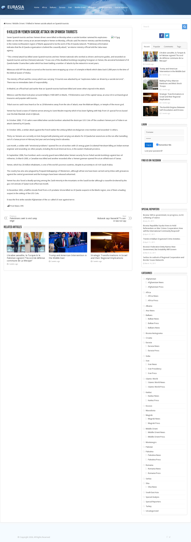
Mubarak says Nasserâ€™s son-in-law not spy (111, 218)
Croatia (149, 338)
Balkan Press (153, 323)
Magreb (149, 415)
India (148, 356)
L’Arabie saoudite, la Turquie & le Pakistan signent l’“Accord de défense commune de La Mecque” (26, 258)
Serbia (148, 479)
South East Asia (105, 7)
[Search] (184, 26)
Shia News (152, 487)
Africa (44, 7)
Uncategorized (152, 511)
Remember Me (164, 145)
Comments (168, 46)
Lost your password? (154, 151)
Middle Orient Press (156, 437)
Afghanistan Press (155, 287)
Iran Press (152, 373)
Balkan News (153, 319)
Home (36, 7)
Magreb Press (154, 423)
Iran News (152, 364)
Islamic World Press (156, 387)
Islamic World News (156, 382)
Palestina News (154, 455)
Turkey (148, 506)
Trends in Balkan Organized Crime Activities (161, 239)
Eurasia (62, 7)
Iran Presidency (154, 369)
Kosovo (149, 406)
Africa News (153, 296)
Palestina (149, 451)
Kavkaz (149, 392)
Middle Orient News (156, 432)
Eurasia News (153, 346)
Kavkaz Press (153, 400)
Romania (92, 7)
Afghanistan (151, 279)
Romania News (154, 469)
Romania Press (154, 473)
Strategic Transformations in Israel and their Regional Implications (109, 256)
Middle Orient (80, 7)
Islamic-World (152, 379)
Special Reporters (153, 502)
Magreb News (154, 419)
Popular (156, 46)
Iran (70, 7)
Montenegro (151, 442)
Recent (147, 46)
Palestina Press (154, 459)
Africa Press (153, 300)
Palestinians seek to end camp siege (23, 218)
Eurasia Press (153, 350)
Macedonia (150, 410)
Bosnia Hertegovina (154, 333)
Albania (149, 306)
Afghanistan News (156, 282)
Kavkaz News (153, 396)
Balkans (53, 7)
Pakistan (149, 447)
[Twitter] (167, 35)
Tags (179, 46)
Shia (147, 483)
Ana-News (150, 310)
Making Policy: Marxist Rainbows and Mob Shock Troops (171, 83)
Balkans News (154, 328)
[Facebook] (161, 35)
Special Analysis (121, 7)
